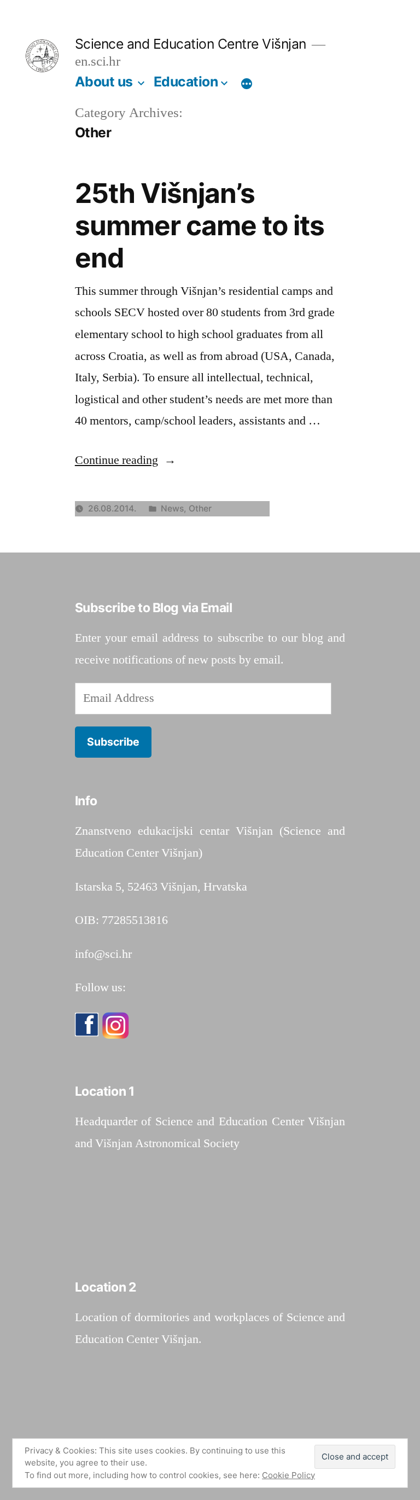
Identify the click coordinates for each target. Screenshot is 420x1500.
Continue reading (125, 460)
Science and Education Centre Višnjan (190, 44)
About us (104, 81)
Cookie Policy (288, 1475)
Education (186, 81)
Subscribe (113, 741)
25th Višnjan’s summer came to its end (199, 226)
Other (200, 508)
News (172, 508)
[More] (246, 83)
